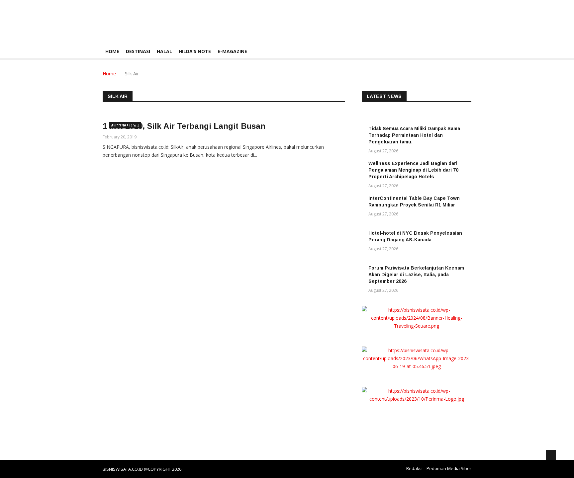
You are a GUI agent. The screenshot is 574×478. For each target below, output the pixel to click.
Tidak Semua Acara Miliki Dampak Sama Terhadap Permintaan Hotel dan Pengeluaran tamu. (414, 135)
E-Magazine (232, 51)
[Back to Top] (551, 455)
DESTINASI (138, 51)
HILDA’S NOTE (195, 51)
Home (112, 51)
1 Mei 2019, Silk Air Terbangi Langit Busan (184, 125)
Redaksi (414, 468)
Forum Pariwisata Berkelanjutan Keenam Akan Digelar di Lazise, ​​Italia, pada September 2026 (416, 274)
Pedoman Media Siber (449, 468)
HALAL (164, 51)
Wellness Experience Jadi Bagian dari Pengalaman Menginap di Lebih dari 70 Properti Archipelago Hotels (413, 170)
